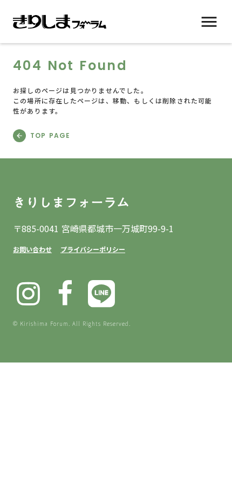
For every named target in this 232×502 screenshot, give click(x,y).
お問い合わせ (32, 249)
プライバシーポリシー (92, 249)
